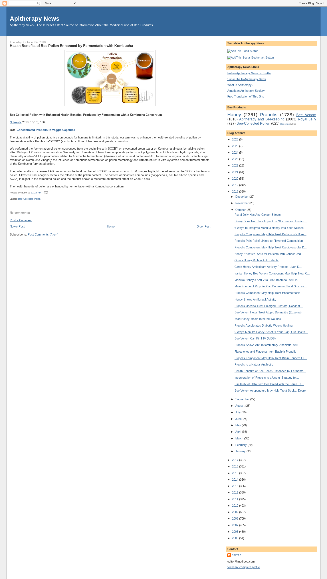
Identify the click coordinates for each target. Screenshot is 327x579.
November (242, 203)
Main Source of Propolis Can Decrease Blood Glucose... (270, 286)
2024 (235, 152)
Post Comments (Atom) (43, 234)
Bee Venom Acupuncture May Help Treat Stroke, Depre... (271, 390)
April (238, 431)
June (238, 419)
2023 (235, 159)
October (240, 209)
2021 (235, 172)
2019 (235, 185)
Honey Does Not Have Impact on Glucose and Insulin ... (270, 221)
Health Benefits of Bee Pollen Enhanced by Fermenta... (270, 371)
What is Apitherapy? (240, 85)
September (242, 399)
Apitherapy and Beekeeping (262, 119)
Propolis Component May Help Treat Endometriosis (267, 293)
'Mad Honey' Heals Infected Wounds (257, 319)
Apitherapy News (34, 18)
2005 (235, 538)
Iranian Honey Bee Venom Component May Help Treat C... (272, 273)
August (240, 405)
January (240, 451)
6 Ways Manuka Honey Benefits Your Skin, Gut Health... (271, 332)
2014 (235, 479)
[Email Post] (45, 192)
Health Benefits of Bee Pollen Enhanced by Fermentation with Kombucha (71, 46)
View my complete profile (243, 567)
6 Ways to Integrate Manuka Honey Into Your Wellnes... (270, 228)
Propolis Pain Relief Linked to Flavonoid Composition (268, 240)
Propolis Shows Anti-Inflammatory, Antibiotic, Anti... (267, 345)
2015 (235, 473)
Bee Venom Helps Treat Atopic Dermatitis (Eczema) (267, 312)
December (242, 196)
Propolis (268, 114)
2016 (235, 466)
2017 (235, 460)
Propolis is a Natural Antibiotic (253, 364)
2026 (235, 139)
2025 (235, 146)
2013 (235, 486)
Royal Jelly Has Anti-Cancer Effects (257, 214)
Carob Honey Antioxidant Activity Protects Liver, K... (268, 266)
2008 (235, 518)
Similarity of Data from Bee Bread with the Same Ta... (269, 384)
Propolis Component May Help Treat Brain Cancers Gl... (270, 358)
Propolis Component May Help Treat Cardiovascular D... (270, 247)
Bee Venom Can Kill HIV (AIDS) (255, 338)
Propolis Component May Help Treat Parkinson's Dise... (270, 234)
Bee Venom (306, 115)
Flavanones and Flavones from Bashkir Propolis (265, 351)
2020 (235, 178)
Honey (234, 114)
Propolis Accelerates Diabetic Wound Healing (263, 325)
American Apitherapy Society (246, 90)
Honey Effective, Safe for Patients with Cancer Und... (268, 254)
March (239, 438)
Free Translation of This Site (245, 96)
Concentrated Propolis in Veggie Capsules (46, 130)
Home (111, 226)
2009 (235, 512)
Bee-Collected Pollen (29, 198)
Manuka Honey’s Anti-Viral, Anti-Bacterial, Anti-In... (267, 280)
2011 (235, 499)
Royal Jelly (307, 119)
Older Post (203, 226)
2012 (235, 492)
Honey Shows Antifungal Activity (255, 299)
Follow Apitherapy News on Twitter (249, 73)
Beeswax (285, 124)
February (241, 445)
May (238, 425)
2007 (235, 525)
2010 (235, 505)
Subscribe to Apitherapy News (246, 79)
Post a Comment (21, 220)
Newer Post (17, 226)
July (238, 412)
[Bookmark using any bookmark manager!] (250, 57)
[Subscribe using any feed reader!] (242, 51)
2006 (235, 531)
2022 (235, 165)
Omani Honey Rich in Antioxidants (256, 260)
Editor (237, 555)
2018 (235, 191)
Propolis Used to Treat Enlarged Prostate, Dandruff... (268, 306)
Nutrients (15, 122)
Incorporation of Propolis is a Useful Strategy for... (266, 377)
